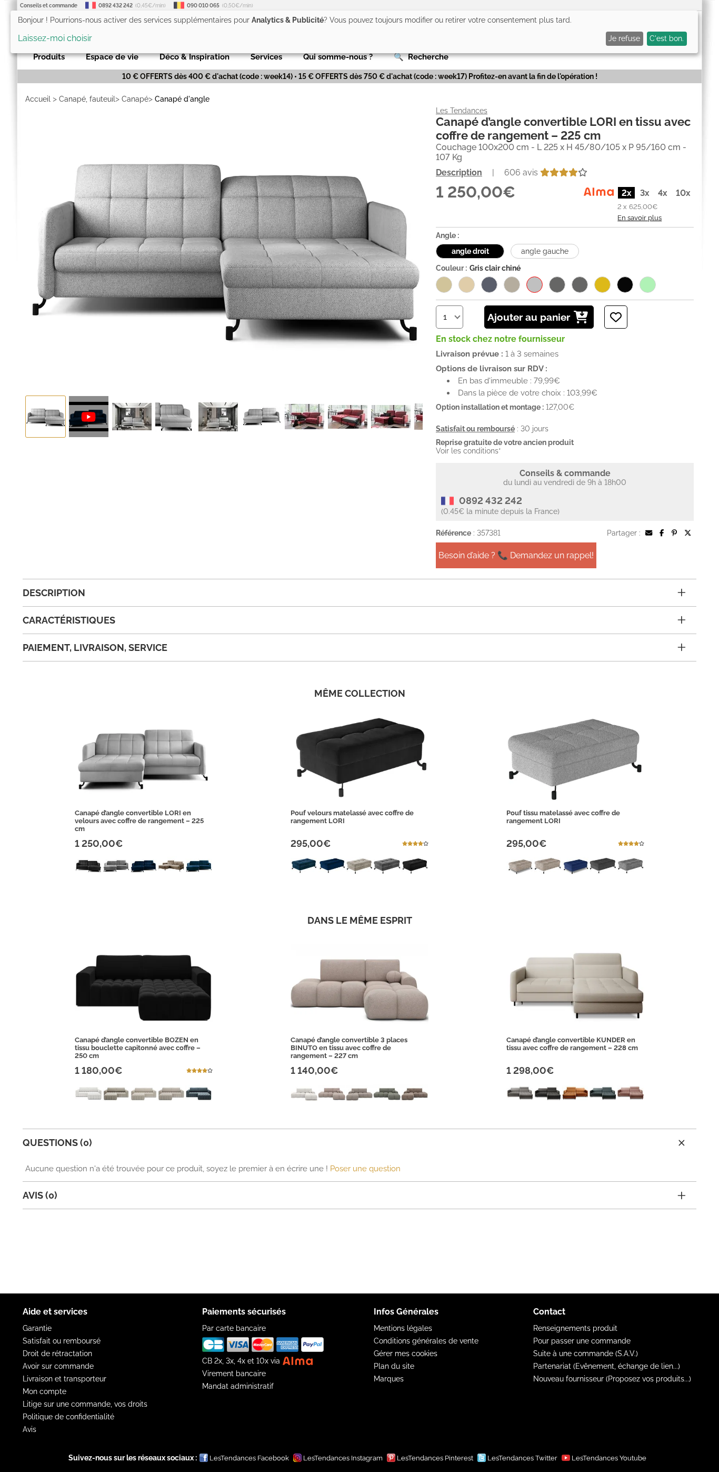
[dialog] (354, 32)
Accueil (38, 99)
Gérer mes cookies (405, 1353)
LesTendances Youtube (609, 1458)
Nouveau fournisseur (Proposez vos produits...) (612, 1379)
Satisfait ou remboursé (62, 1341)
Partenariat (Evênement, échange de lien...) (606, 1366)
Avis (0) (40, 1195)
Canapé (135, 99)
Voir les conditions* (468, 451)
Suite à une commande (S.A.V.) (585, 1353)
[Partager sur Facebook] (661, 533)
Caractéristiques (69, 620)
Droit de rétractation (57, 1353)
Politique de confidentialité (68, 1416)
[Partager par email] (649, 533)
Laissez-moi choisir (55, 38)
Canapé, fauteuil (87, 99)
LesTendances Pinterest (435, 1458)
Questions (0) (57, 1142)
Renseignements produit (575, 1328)
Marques (389, 1379)
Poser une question (365, 1168)
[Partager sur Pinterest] (674, 533)
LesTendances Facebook (249, 1458)
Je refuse (624, 38)
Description (459, 172)
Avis (29, 1429)
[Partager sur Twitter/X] (688, 533)
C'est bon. (667, 38)
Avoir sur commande (58, 1366)
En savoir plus (639, 217)
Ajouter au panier (528, 317)
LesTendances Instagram (343, 1458)
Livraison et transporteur (64, 1379)
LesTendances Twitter (522, 1458)
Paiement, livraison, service (95, 647)
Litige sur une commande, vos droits (85, 1404)
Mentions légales (403, 1328)
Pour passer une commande (582, 1341)
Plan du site (394, 1366)
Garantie (37, 1328)
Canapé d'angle (182, 99)
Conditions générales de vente (426, 1341)
